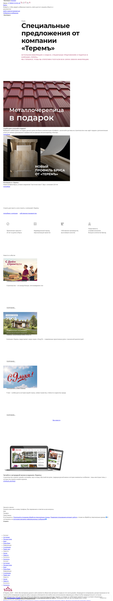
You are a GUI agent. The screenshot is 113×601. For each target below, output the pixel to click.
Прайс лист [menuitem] (6, 549)
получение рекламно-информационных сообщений (29, 519)
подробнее (6, 134)
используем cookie (13, 598)
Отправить (6, 521)
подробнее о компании (10, 213)
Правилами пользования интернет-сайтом (64, 517)
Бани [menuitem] (4, 541)
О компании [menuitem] (7, 547)
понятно (103, 598)
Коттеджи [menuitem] (6, 537)
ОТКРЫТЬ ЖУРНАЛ (9, 481)
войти (5, 11)
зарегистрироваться (13, 11)
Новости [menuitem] (6, 555)
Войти (5, 5)
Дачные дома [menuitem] (7, 539)
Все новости (56, 420)
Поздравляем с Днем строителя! (17, 281)
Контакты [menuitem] (6, 559)
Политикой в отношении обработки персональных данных (31, 517)
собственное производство (28, 213)
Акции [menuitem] (5, 553)
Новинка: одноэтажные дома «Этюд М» (19, 335)
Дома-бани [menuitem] (6, 543)
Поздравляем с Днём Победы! (16, 388)
